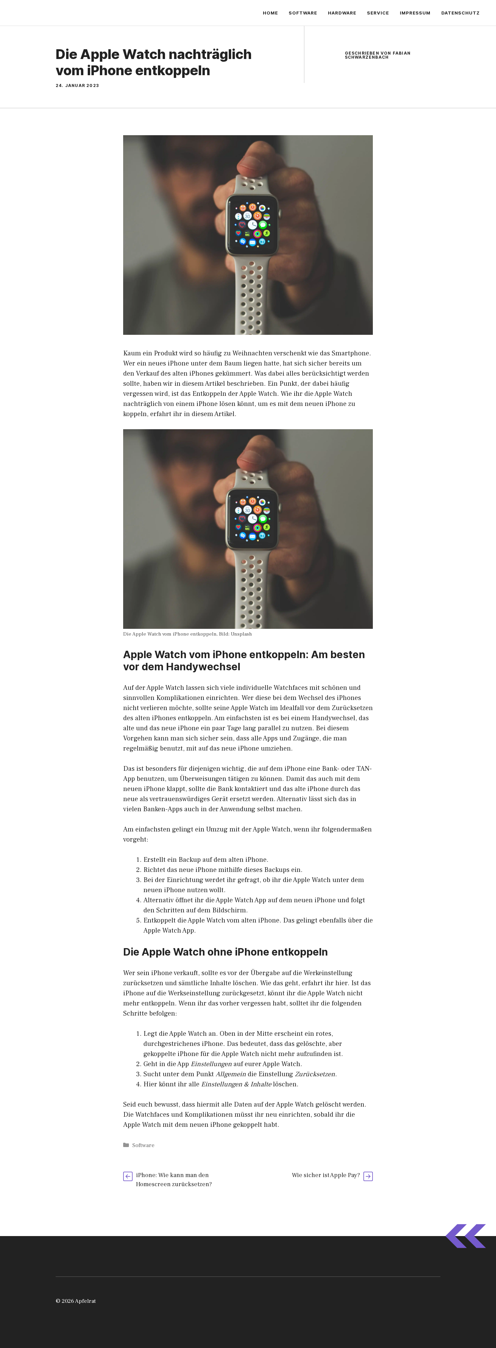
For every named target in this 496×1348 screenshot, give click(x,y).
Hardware (342, 13)
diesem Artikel (203, 383)
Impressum (415, 13)
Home (270, 13)
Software (303, 13)
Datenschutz (460, 13)
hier (341, 983)
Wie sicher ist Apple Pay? (326, 1175)
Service (378, 13)
